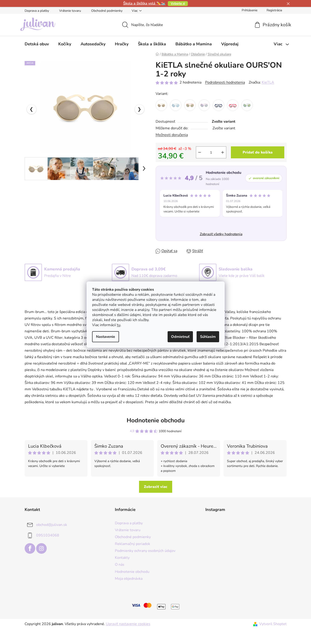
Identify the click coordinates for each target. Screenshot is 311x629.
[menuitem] (36, 44)
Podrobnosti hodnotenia (225, 82)
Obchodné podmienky (106, 11)
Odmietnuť (180, 336)
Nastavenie (105, 336)
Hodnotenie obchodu (156, 420)
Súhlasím (208, 336)
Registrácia (274, 10)
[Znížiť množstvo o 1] (199, 152)
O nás (119, 564)
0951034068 (47, 535)
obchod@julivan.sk (51, 524)
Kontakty (122, 557)
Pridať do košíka (258, 152)
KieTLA (268, 82)
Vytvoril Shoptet (273, 623)
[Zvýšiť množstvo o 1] (222, 152)
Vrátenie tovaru (70, 11)
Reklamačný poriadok (132, 543)
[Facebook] (30, 548)
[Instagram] (41, 548)
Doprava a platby (37, 11)
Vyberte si (178, 3)
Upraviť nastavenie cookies (128, 623)
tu (118, 325)
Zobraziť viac (155, 486)
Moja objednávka (128, 578)
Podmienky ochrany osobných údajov (145, 550)
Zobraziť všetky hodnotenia (221, 234)
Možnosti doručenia (172, 134)
